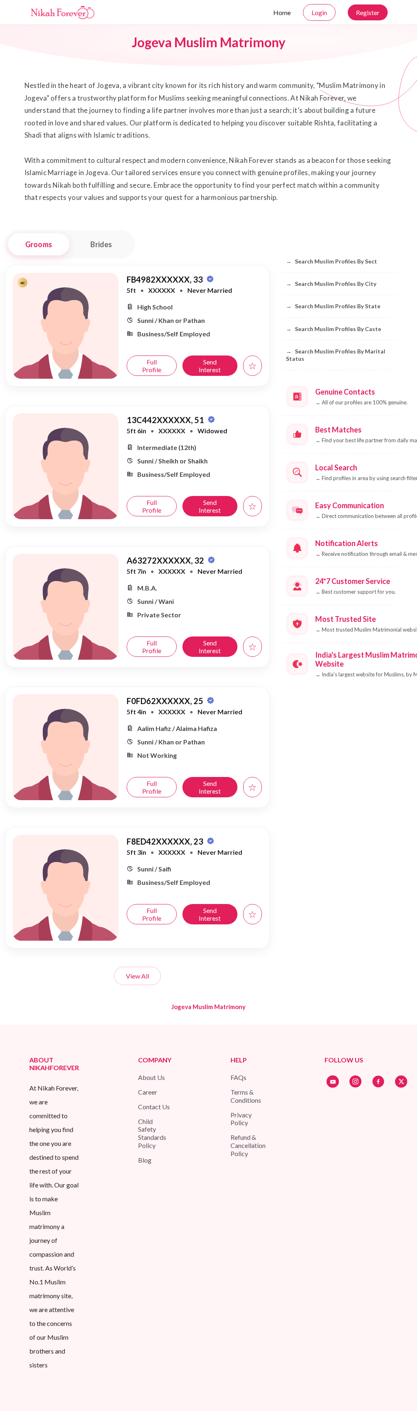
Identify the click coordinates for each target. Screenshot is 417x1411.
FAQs (238, 1077)
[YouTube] (333, 1081)
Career (147, 1092)
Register (368, 12)
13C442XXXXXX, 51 (166, 420)
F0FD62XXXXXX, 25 (166, 701)
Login (319, 12)
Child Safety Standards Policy (152, 1133)
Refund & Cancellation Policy (248, 1145)
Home (282, 12)
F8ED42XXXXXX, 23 (166, 841)
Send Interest (210, 365)
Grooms (38, 244)
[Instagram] (355, 1081)
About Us (151, 1077)
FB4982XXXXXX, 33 (165, 279)
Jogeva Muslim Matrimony (208, 1006)
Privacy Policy (241, 1119)
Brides (101, 244)
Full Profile (151, 365)
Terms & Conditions (245, 1096)
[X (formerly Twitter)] (401, 1081)
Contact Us (154, 1106)
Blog (144, 1160)
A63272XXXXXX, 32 (166, 560)
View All (137, 976)
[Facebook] (378, 1081)
